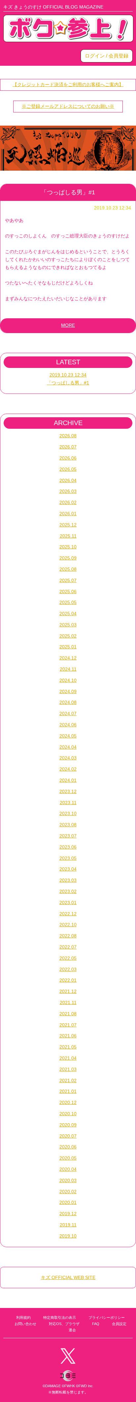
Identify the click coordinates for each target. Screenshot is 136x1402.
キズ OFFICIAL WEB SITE (68, 1277)
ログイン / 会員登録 (106, 56)
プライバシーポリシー (106, 1317)
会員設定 (119, 1324)
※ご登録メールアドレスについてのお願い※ (68, 106)
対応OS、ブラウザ (64, 1324)
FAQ (95, 1324)
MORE (68, 325)
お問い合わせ (25, 1324)
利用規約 (23, 1317)
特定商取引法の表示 (59, 1317)
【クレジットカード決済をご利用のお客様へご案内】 (68, 84)
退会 (72, 1330)
